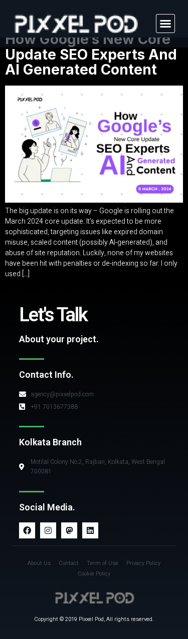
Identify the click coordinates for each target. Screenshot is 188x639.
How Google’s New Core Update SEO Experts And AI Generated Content (91, 55)
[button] (165, 23)
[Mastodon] (69, 530)
